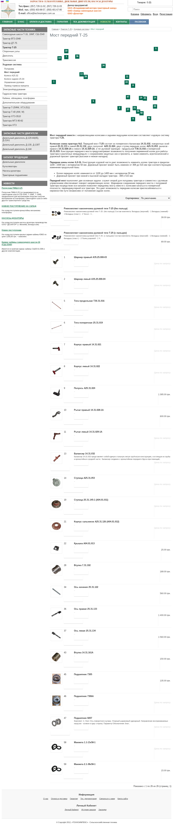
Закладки (102, 810)
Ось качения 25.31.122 (86, 587)
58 (141, 113)
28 (85, 76)
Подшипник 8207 (83, 718)
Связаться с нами (107, 799)
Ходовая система (12, 64)
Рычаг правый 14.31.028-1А (89, 410)
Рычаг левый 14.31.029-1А (88, 432)
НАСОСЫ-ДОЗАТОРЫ (13, 218)
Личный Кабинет (72, 810)
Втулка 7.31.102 (82, 565)
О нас (21, 22)
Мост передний (11, 72)
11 (127, 76)
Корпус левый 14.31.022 (87, 366)
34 (103, 65)
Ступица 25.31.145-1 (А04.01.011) (91, 500)
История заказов (88, 810)
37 (128, 109)
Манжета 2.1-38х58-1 (84, 764)
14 (59, 58)
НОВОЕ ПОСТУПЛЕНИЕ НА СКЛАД (19, 206)
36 (77, 56)
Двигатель (8, 55)
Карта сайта (123, 799)
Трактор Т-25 (9, 47)
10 (66, 51)
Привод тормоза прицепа (16, 86)
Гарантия (62, 22)
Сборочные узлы (11, 51)
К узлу (68, 263)
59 (138, 111)
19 (141, 97)
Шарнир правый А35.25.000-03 (90, 257)
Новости (105, 22)
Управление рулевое (14, 82)
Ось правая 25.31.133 (85, 609)
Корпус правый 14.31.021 (87, 344)
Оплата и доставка (41, 22)
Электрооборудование (14, 89)
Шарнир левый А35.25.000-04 (89, 279)
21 (134, 108)
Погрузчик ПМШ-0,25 (12, 188)
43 (126, 82)
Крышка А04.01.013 (84, 543)
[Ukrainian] (7, 1)
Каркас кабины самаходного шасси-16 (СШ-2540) (21, 243)
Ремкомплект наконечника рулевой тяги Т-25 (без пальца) (95, 208)
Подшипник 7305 (83, 674)
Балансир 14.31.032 (84, 453)
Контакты (121, 22)
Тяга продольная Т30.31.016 (89, 301)
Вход (155, 14)
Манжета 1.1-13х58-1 (84, 742)
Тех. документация (84, 22)
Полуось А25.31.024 (84, 388)
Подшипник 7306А (84, 696)
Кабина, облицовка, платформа (19, 98)
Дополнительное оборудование (19, 102)
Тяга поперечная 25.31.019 (88, 322)
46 (149, 118)
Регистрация (166, 14)
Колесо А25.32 (11, 75)
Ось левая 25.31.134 (85, 630)
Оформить (146, 14)
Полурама (9, 69)
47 (128, 97)
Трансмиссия (9, 60)
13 (81, 74)
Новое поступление (11, 230)
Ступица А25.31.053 (84, 478)
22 (155, 106)
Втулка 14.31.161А (83, 652)
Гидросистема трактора (15, 94)
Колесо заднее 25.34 (14, 79)
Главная (55, 29)
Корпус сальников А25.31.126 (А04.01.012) (96, 521)
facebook (140, 22)
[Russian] (2, 1)
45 (145, 98)
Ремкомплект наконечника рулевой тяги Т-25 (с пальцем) (95, 233)
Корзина (135, 14)
